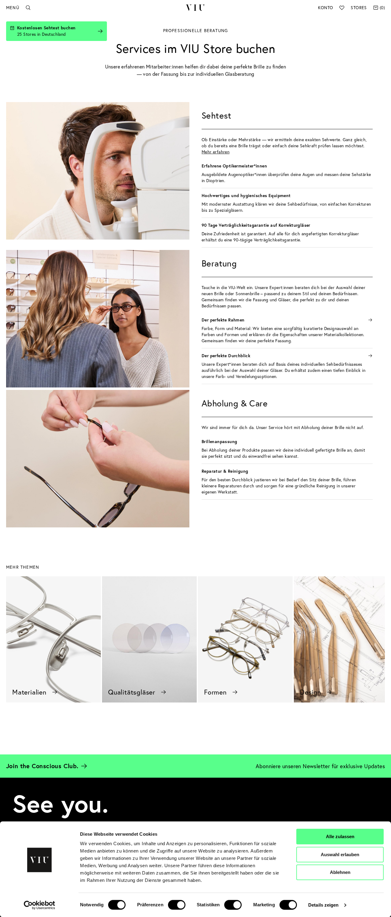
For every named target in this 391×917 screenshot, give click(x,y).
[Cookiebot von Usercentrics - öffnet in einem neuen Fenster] (39, 905)
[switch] (176, 905)
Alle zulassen (340, 836)
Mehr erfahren (215, 152)
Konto (325, 7)
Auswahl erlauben (340, 854)
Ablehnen (340, 872)
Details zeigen (323, 905)
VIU (195, 7)
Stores (359, 7)
